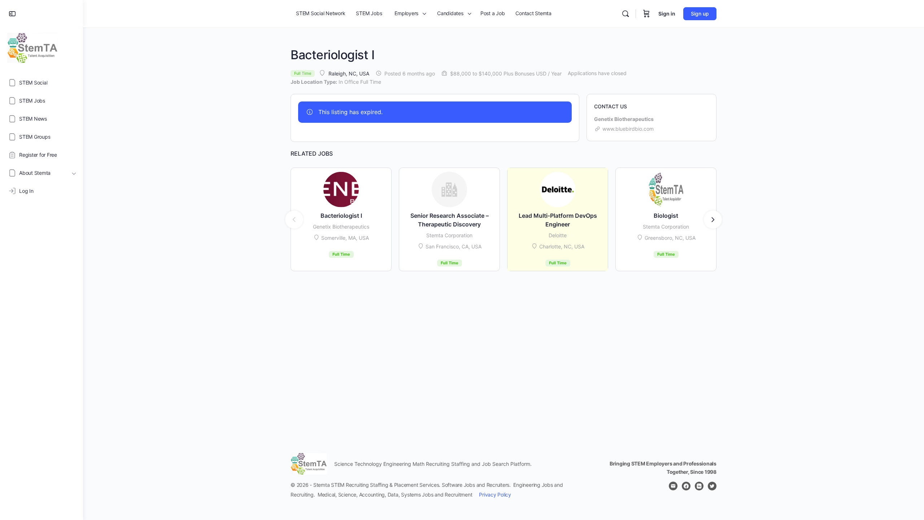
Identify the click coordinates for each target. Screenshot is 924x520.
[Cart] (646, 13)
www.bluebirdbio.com (628, 129)
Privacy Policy (495, 494)
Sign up (700, 13)
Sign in (666, 13)
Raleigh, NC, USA (348, 73)
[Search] (625, 13)
